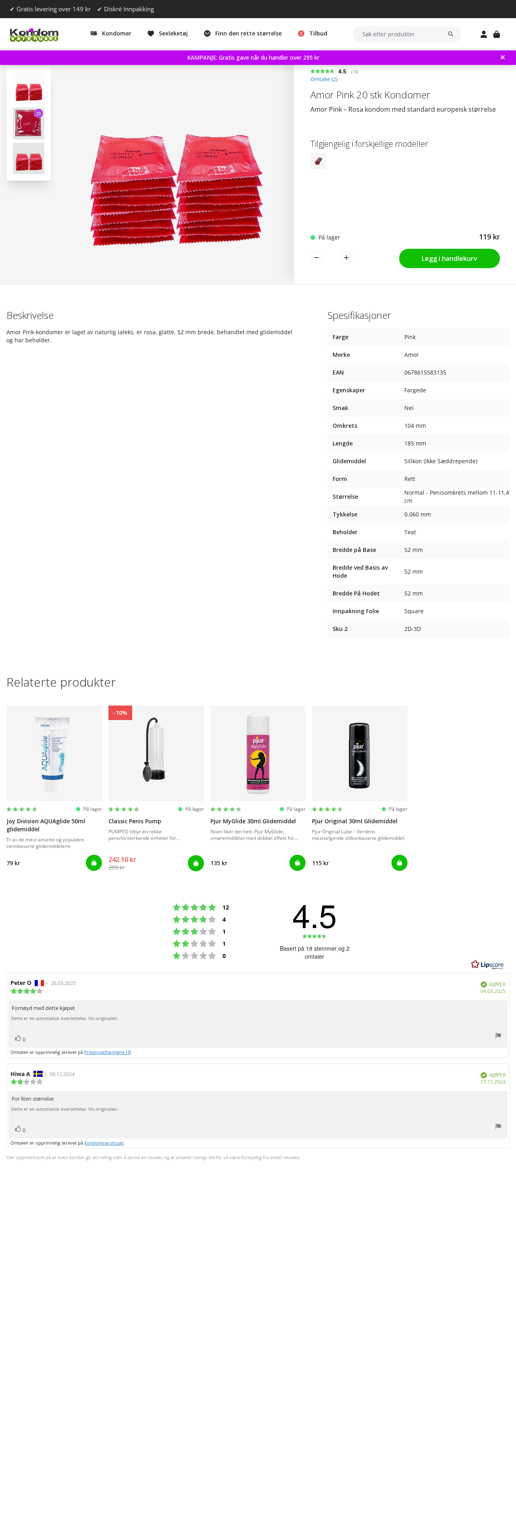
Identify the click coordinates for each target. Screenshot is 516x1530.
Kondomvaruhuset (104, 1143)
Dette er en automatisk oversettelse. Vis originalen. (64, 1018)
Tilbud (318, 33)
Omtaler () (323, 79)
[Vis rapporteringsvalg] (498, 1036)
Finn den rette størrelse (248, 33)
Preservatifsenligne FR (107, 1052)
